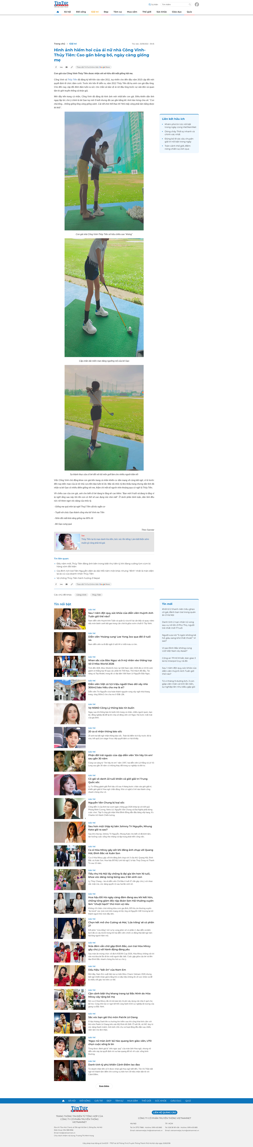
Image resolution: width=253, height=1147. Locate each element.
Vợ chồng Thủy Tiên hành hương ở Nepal (78, 578)
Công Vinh (81, 595)
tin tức (179, 124)
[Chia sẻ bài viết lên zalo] (61, 67)
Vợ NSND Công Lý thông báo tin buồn (111, 707)
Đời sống (81, 12)
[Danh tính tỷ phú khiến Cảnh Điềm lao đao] (70, 1070)
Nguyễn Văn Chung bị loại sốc (106, 802)
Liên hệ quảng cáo (164, 1112)
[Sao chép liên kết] (72, 67)
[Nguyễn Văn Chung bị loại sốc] (70, 808)
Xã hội (67, 12)
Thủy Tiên (72, 80)
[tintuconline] (57, 12)
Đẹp (106, 12)
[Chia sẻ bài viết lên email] (67, 67)
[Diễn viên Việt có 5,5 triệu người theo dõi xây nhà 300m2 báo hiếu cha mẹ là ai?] (70, 690)
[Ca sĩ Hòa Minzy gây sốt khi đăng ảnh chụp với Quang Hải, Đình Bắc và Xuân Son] (70, 855)
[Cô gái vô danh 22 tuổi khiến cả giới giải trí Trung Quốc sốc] (70, 784)
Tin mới (167, 603)
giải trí (168, 141)
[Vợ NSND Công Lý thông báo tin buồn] (70, 713)
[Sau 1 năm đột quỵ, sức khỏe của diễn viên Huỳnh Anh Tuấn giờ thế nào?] (70, 619)
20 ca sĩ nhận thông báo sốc (105, 731)
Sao (82, 536)
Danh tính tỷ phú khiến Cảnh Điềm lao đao (114, 1064)
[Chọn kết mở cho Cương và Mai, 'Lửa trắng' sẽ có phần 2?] (70, 928)
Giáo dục (177, 12)
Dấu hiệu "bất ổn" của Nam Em (107, 969)
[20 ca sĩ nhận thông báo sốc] (70, 737)
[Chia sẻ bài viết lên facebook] (56, 67)
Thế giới (146, 12)
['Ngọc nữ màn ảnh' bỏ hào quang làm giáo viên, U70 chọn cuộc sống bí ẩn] (70, 1046)
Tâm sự (118, 12)
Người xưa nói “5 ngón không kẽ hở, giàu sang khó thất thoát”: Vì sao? (179, 638)
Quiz (189, 12)
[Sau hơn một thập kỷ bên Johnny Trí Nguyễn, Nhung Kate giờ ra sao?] (70, 832)
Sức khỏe (162, 12)
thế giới (180, 146)
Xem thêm (104, 1086)
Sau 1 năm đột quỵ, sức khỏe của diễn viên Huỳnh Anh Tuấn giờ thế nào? (179, 671)
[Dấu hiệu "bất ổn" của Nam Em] (70, 975)
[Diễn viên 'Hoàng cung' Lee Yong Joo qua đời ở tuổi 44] (70, 642)
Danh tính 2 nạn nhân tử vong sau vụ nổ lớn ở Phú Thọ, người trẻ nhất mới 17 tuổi (178, 625)
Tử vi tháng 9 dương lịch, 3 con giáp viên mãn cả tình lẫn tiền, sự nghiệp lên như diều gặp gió (178, 684)
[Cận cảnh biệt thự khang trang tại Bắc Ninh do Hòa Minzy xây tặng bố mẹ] (70, 999)
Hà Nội (133, 1123)
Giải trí (95, 12)
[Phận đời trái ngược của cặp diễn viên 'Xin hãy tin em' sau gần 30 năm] (70, 761)
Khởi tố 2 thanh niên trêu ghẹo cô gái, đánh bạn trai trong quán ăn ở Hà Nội (179, 612)
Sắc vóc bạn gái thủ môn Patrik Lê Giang (113, 1017)
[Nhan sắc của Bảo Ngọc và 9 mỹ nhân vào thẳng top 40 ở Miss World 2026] (70, 666)
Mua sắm (132, 12)
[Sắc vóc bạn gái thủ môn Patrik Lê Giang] (70, 1023)
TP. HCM (169, 1123)
